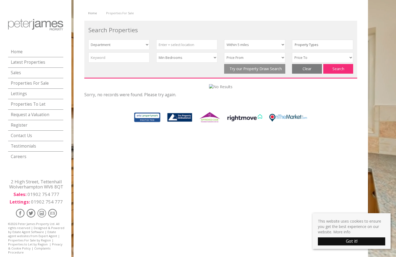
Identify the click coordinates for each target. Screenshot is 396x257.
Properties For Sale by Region (29, 240)
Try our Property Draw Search (254, 68)
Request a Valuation (30, 114)
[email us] (52, 213)
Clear (307, 68)
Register (19, 125)
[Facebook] (20, 213)
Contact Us (21, 135)
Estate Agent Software (28, 232)
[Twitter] (31, 213)
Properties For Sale (30, 83)
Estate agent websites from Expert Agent (32, 234)
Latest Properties (28, 62)
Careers (18, 156)
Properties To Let (28, 104)
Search (338, 68)
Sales (16, 73)
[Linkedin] (41, 213)
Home (17, 52)
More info (341, 231)
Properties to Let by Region (28, 244)
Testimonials (23, 146)
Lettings (19, 94)
